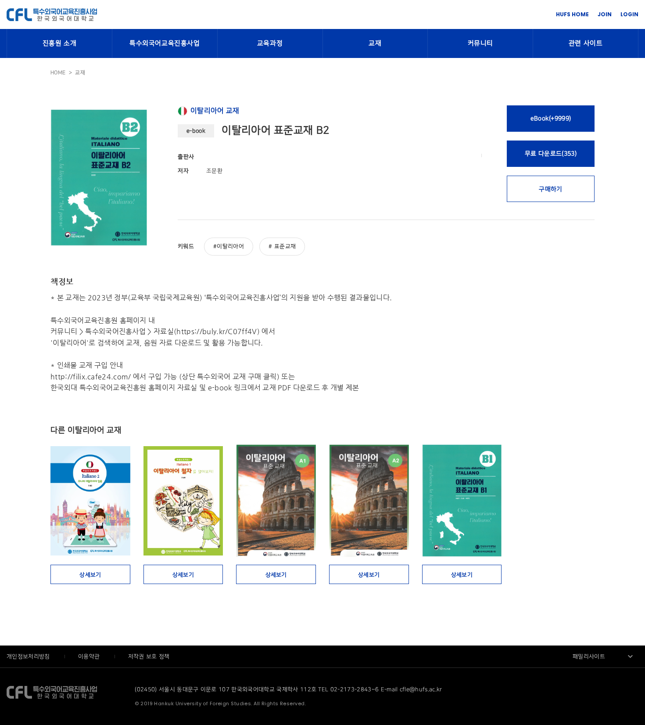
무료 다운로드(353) (551, 153)
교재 (375, 43)
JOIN (605, 14)
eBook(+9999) (550, 118)
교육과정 (270, 43)
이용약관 (90, 656)
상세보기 (90, 575)
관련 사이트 (586, 43)
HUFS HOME (572, 14)
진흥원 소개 (60, 43)
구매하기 (550, 189)
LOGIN (629, 14)
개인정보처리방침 (29, 656)
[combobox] (603, 656)
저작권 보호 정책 (149, 656)
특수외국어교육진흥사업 (164, 43)
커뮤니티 (480, 43)
